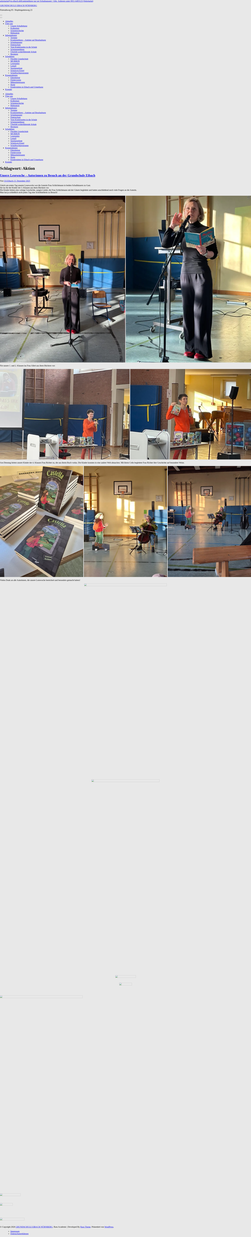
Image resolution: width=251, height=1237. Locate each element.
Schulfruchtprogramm (19, 73)
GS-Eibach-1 (9, 181)
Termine (13, 38)
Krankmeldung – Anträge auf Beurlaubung (28, 40)
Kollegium (14, 28)
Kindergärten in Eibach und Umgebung (26, 87)
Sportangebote (16, 68)
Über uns (9, 23)
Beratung (14, 54)
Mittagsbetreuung (17, 82)
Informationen (11, 35)
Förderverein (15, 80)
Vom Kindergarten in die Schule (23, 47)
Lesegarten (14, 63)
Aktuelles (9, 21)
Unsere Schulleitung (18, 26)
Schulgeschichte (17, 31)
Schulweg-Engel (17, 70)
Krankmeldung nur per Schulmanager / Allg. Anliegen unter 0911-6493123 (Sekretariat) (57, 1)
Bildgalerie (14, 33)
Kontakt (8, 89)
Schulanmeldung (17, 49)
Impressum (14, 1231)
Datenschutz (15, 45)
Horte (12, 85)
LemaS (13, 66)
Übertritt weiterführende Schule (23, 52)
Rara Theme (85, 1227)
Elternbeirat (15, 78)
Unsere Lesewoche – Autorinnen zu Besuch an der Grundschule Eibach (47, 175)
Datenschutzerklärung (19, 1234)
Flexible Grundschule (19, 59)
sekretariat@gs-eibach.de (10, 1)
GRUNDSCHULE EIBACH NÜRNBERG (18, 5)
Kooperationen (11, 75)
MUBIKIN (15, 61)
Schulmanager (16, 42)
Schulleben (9, 56)
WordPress (108, 1227)
